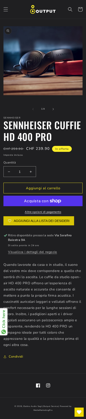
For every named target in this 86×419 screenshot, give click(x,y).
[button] (6, 9)
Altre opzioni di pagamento (43, 212)
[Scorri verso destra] (53, 109)
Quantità (9, 163)
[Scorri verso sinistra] (33, 109)
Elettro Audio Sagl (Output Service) (41, 406)
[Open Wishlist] (79, 412)
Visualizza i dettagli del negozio (32, 252)
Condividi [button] (16, 356)
